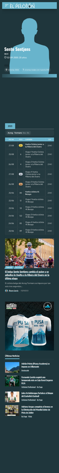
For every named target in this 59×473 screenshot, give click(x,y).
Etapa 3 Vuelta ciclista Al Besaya (34, 215)
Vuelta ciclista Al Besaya (32, 193)
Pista (30, 416)
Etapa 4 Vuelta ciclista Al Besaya (34, 223)
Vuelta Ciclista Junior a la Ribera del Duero (34, 145)
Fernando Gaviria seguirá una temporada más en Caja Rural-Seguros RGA (37, 380)
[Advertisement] (29, 99)
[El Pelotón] (23, 6)
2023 (10, 126)
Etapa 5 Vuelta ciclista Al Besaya (34, 231)
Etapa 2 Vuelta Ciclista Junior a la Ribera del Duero (34, 164)
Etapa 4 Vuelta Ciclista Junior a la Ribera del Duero (32, 174)
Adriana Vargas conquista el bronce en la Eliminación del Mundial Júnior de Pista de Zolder (37, 409)
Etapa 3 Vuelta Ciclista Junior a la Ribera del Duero (34, 184)
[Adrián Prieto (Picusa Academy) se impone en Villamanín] (12, 367)
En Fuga (18, 267)
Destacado (25, 370)
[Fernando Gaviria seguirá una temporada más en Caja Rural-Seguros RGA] (12, 381)
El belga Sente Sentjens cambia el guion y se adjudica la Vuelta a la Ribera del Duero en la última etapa (27, 275)
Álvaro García (13, 291)
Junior (9, 267)
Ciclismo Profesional (28, 387)
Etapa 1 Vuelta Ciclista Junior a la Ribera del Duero (34, 154)
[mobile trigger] (7, 5)
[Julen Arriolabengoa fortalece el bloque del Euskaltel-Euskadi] (12, 397)
